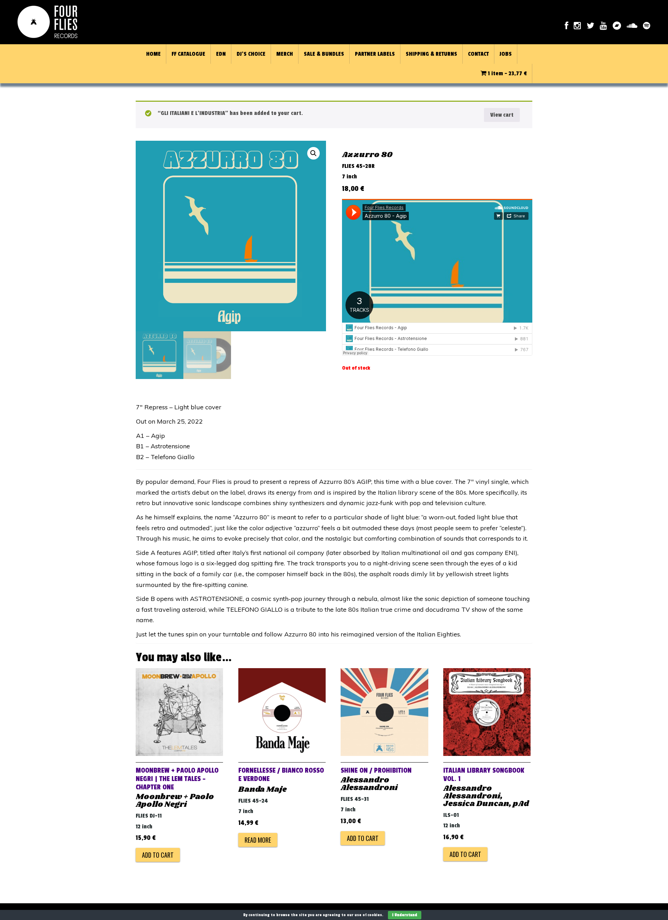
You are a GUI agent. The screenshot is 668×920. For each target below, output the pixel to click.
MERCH (284, 54)
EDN (221, 54)
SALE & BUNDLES (324, 54)
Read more (258, 839)
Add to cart (158, 854)
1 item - (506, 73)
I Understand (404, 915)
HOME (153, 54)
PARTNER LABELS (375, 54)
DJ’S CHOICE (251, 54)
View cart (502, 114)
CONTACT (478, 54)
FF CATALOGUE (188, 54)
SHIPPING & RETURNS (431, 54)
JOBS (506, 54)
